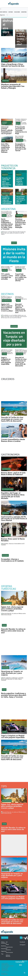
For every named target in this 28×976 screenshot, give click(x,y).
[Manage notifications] (24, 973)
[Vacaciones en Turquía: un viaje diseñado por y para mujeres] (14, 322)
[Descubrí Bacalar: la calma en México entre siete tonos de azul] (21, 299)
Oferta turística (3, 942)
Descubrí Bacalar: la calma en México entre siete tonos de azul (20, 308)
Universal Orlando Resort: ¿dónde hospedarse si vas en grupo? (7, 130)
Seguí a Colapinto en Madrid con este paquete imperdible (6, 360)
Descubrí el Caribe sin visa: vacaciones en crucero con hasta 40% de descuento (21, 361)
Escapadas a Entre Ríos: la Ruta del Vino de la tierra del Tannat (20, 147)
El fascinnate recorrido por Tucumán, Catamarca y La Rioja (21, 130)
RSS (20, 965)
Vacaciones (17, 12)
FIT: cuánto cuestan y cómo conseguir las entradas (7, 276)
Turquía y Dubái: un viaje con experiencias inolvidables (7, 200)
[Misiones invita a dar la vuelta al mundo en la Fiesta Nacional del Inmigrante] (14, 238)
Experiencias (9, 947)
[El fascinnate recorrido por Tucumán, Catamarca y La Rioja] (21, 122)
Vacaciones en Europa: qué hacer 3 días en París (20, 199)
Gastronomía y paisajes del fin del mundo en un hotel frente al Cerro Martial (14, 519)
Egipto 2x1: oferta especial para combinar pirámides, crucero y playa (7, 307)
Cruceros (8, 949)
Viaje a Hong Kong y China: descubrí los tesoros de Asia (12, 65)
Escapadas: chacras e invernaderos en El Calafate (12, 560)
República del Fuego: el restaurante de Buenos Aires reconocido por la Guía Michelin (12, 495)
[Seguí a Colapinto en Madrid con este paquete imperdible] (7, 352)
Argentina (24, 12)
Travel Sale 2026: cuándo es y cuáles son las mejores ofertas (20, 277)
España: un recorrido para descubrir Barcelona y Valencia (6, 182)
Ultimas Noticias (8, 955)
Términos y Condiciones (4, 973)
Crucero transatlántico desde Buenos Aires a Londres (13, 440)
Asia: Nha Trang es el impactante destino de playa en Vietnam (5, 148)
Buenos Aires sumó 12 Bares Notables (13, 540)
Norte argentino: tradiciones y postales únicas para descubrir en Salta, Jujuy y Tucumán (7, 224)
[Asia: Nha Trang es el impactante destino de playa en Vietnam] (7, 139)
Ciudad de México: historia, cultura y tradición (20, 181)
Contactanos (20, 962)
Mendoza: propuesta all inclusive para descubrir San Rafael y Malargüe (12, 86)
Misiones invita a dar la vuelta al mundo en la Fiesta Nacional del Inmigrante (14, 259)
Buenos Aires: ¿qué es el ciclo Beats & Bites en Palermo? (13, 473)
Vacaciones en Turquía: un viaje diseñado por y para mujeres (14, 340)
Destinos (11, 12)
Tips (2, 954)
